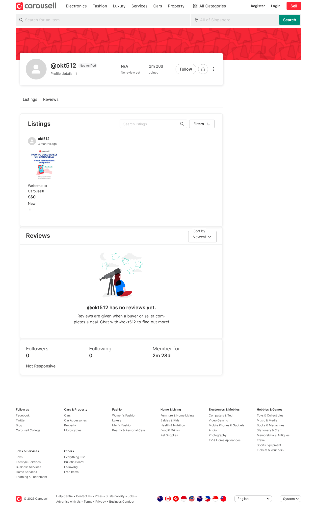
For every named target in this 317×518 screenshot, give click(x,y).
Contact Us (84, 496)
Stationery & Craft (269, 430)
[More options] (213, 69)
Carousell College (28, 430)
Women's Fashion (124, 415)
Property (70, 425)
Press (99, 496)
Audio (213, 430)
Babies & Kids (169, 420)
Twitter (21, 420)
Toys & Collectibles (270, 415)
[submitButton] (289, 20)
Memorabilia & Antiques (273, 435)
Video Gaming (218, 420)
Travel (261, 440)
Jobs (19, 457)
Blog (19, 425)
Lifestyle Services (28, 462)
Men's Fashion (122, 425)
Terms (88, 501)
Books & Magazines (270, 425)
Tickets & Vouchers (270, 450)
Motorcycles (72, 430)
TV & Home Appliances (224, 440)
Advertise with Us (68, 501)
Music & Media (267, 420)
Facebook (23, 415)
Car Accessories (75, 420)
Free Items (71, 472)
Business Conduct (121, 501)
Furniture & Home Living (177, 415)
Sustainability (115, 496)
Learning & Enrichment (31, 477)
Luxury (117, 420)
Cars (67, 415)
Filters (198, 124)
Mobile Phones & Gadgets (226, 425)
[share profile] (203, 69)
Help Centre (64, 496)
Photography (218, 435)
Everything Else (74, 457)
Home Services (26, 472)
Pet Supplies (169, 435)
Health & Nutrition (172, 425)
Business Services (28, 467)
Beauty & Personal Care (128, 430)
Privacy (100, 501)
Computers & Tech (221, 415)
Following (71, 467)
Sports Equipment (269, 445)
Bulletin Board (73, 462)
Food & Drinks (170, 430)
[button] (74, 74)
